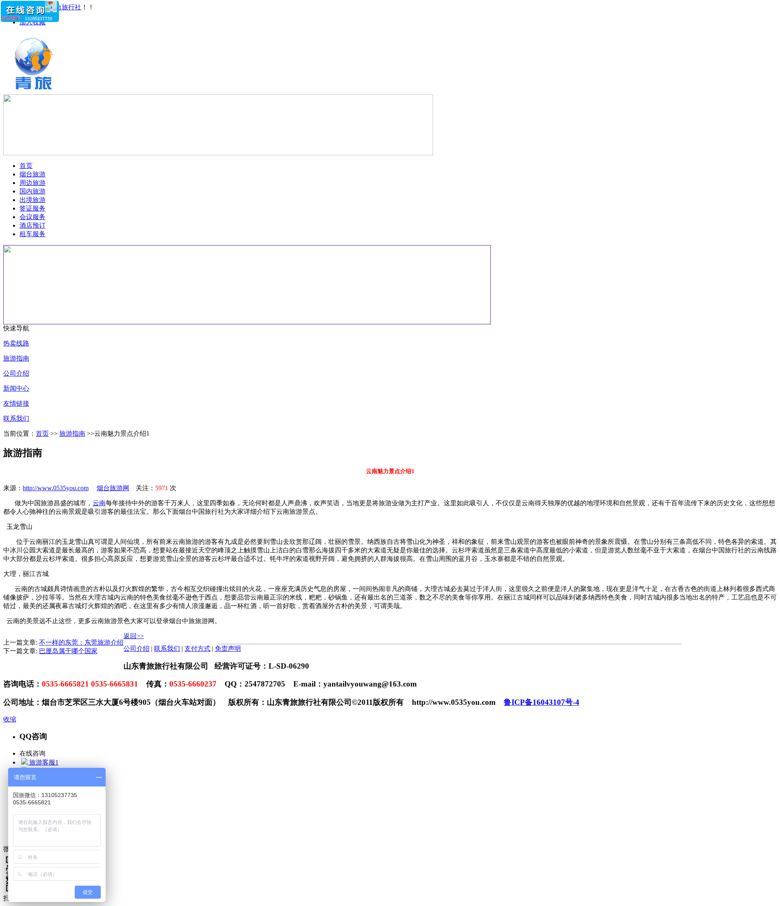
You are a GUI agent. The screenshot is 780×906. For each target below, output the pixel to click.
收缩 (9, 719)
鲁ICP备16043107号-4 (541, 702)
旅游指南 (16, 358)
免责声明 (228, 648)
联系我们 (16, 418)
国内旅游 (33, 191)
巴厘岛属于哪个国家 (68, 650)
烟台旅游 (33, 174)
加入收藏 (33, 22)
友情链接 (16, 403)
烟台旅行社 (65, 7)
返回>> (134, 635)
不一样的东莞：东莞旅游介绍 (81, 642)
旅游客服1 (43, 762)
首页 (26, 165)
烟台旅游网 (113, 488)
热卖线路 (16, 343)
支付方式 (197, 648)
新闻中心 (16, 388)
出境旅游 (33, 199)
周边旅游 (33, 182)
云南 (99, 503)
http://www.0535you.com (56, 488)
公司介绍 (16, 373)
